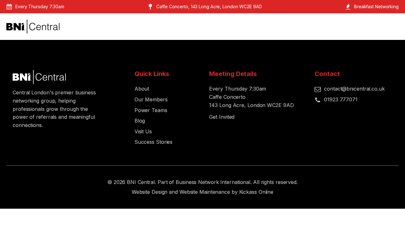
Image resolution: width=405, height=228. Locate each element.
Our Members (151, 99)
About (141, 89)
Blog (139, 120)
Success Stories (153, 142)
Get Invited (221, 117)
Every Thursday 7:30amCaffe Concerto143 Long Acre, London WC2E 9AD (251, 97)
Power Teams (150, 110)
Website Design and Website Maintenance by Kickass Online (202, 192)
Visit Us (143, 131)
